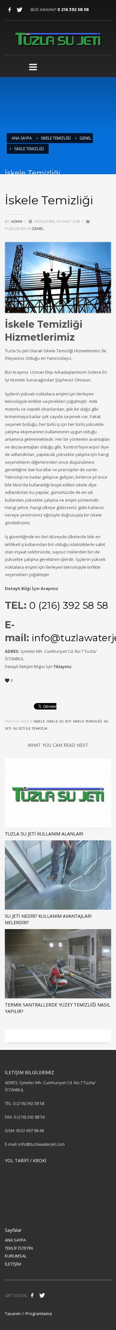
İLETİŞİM (13, 1264)
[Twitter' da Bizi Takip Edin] (42, 1295)
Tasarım (13, 1313)
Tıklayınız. (63, 666)
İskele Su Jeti (59, 721)
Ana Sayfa (22, 138)
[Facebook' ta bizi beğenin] (32, 1295)
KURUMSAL (15, 1256)
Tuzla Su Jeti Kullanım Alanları (44, 834)
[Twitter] (19, 10)
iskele (39, 721)
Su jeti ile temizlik (30, 728)
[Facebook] (10, 10)
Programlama (38, 1313)
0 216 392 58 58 (73, 9)
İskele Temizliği (56, 138)
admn (17, 221)
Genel (85, 138)
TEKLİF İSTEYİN (19, 1248)
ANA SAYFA (15, 1240)
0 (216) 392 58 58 (68, 605)
